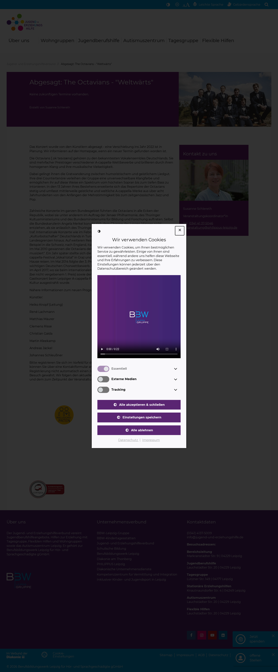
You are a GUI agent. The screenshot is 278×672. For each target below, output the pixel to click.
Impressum (151, 440)
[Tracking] (179, 389)
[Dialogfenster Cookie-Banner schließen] (179, 230)
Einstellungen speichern (142, 417)
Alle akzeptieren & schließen (142, 405)
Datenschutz (128, 440)
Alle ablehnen (142, 430)
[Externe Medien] (179, 379)
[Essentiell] (179, 368)
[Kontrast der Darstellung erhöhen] (99, 231)
